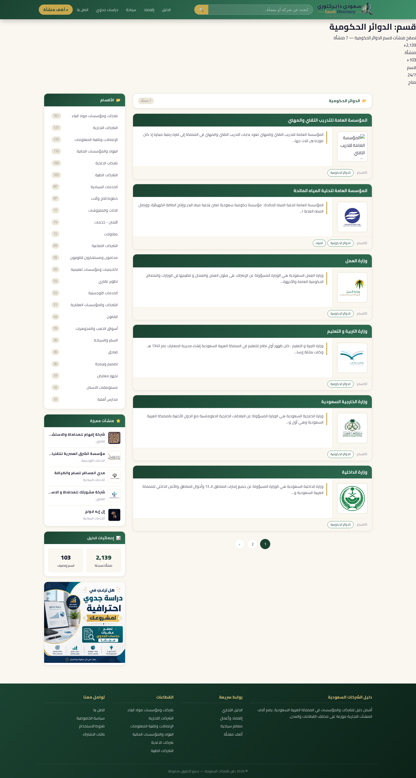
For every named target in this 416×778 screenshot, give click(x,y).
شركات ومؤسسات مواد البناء (150, 710)
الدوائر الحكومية (341, 172)
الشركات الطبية (162, 750)
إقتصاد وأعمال (231, 718)
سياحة (131, 9)
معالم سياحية (231, 726)
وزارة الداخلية (354, 472)
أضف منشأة (233, 734)
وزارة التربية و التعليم (347, 331)
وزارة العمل (356, 261)
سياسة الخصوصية (90, 718)
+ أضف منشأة (55, 9)
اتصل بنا (82, 9)
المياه (319, 243)
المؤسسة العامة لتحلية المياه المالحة (330, 191)
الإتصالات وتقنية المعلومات (151, 726)
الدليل (166, 9)
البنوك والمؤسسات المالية (152, 734)
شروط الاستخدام (92, 726)
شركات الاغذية (162, 742)
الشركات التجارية (161, 718)
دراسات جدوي (107, 9)
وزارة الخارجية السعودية (344, 402)
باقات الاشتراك (94, 734)
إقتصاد (149, 9)
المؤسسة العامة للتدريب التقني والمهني (327, 120)
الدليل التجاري (232, 710)
